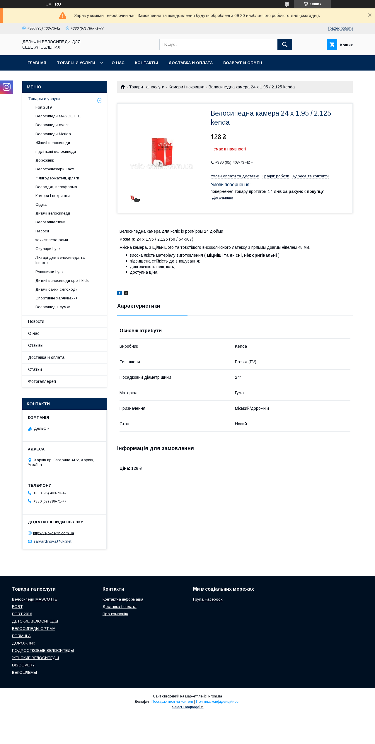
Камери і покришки (186, 87)
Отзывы (35, 345)
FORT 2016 (22, 614)
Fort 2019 (43, 107)
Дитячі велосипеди (52, 213)
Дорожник (44, 160)
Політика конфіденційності (218, 702)
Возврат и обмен (242, 63)
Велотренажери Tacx (54, 169)
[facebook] (119, 294)
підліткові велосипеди (55, 151)
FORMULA (21, 636)
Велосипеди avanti (52, 125)
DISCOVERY (23, 665)
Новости (36, 321)
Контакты (146, 63)
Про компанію (115, 614)
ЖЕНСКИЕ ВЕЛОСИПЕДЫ (35, 658)
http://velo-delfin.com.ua (53, 533)
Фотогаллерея (42, 381)
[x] (126, 294)
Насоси (42, 231)
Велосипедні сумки (52, 307)
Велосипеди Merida (53, 134)
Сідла (41, 204)
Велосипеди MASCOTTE (58, 116)
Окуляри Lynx (48, 248)
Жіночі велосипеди (52, 142)
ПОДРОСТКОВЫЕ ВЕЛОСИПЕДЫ (43, 650)
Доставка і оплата (120, 606)
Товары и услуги (76, 63)
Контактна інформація (123, 599)
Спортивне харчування (56, 298)
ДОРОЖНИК (23, 643)
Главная (37, 63)
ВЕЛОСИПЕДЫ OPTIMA (33, 628)
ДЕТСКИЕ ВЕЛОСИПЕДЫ (35, 621)
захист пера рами (51, 240)
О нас (118, 63)
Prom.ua (215, 696)
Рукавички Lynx (49, 272)
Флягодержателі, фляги (57, 178)
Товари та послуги (146, 87)
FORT (17, 606)
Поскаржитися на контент (172, 702)
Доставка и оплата (190, 63)
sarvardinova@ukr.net (52, 541)
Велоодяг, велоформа (56, 187)
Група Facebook (208, 599)
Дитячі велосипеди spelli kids (62, 280)
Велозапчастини (50, 222)
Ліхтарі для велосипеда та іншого (60, 260)
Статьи (35, 369)
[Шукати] (284, 44)
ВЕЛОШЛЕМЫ (24, 672)
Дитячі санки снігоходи (56, 289)
